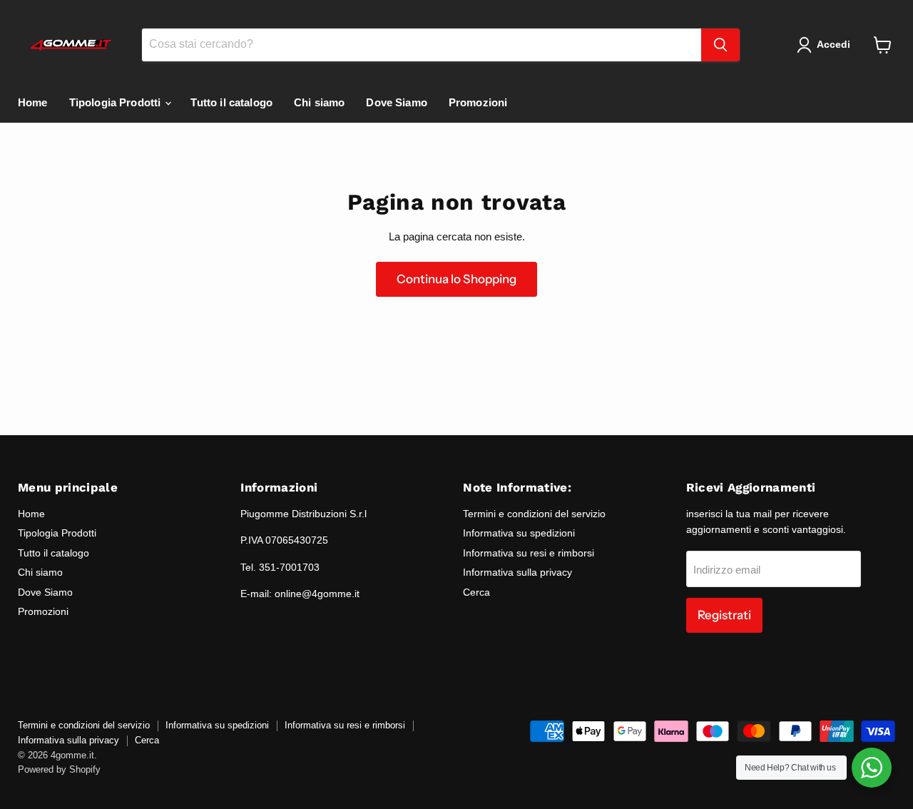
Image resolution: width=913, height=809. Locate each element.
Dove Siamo (396, 102)
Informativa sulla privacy (517, 572)
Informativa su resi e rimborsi (528, 553)
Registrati (724, 615)
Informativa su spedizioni (519, 533)
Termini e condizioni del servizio (534, 513)
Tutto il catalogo (231, 102)
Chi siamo (319, 102)
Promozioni (478, 102)
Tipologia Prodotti (116, 102)
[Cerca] (720, 45)
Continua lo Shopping (456, 279)
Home (33, 102)
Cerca (476, 592)
